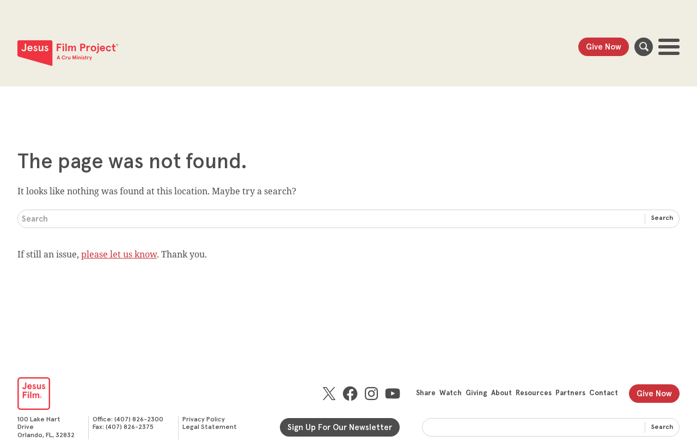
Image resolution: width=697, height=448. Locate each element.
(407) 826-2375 (130, 427)
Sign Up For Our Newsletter (340, 428)
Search (643, 47)
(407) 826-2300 (138, 419)
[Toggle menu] (669, 47)
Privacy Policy (203, 419)
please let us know (119, 254)
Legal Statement (209, 427)
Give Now (603, 47)
